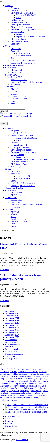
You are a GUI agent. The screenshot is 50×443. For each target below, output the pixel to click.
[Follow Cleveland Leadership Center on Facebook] (26, 407)
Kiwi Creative (22, 439)
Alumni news (11, 339)
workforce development (23, 398)
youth (14, 400)
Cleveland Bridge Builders (22, 13)
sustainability (37, 393)
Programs (9, 6)
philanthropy (39, 388)
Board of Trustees (18, 96)
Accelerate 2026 (23, 53)
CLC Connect (17, 72)
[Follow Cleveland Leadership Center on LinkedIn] (26, 412)
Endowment (16, 84)
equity (15, 383)
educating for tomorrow (39, 381)
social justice (25, 393)
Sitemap (8, 428)
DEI (44, 379)
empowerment (6, 383)
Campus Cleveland (19, 22)
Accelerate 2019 (12, 323)
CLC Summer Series (19, 41)
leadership (14, 386)
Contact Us (10, 423)
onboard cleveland (25, 388)
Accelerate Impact (23, 56)
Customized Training (14, 65)
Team (13, 101)
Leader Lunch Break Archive (23, 60)
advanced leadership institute (12, 369)
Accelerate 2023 (12, 332)
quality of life (13, 390)
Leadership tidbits (12, 349)
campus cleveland (36, 374)
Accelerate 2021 (12, 328)
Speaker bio (10, 356)
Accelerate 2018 (12, 320)
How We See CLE (13, 347)
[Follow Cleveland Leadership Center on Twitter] (25, 409)
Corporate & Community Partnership (26, 82)
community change (34, 379)
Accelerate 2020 (12, 325)
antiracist (13, 371)
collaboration (19, 379)
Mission (14, 91)
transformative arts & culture (12, 395)
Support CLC (11, 75)
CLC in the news (12, 344)
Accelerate (15, 51)
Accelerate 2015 (12, 313)
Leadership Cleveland (20, 10)
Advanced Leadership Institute (23, 29)
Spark (13, 58)
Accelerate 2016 (12, 316)
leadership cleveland (28, 386)
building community (19, 374)
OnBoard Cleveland (19, 20)
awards (3, 374)
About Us (9, 87)
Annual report (11, 342)
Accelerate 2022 (12, 330)
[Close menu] (1, 1)
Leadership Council (19, 99)
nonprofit (13, 388)
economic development (18, 381)
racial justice (36, 390)
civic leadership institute (21, 376)
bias (8, 374)
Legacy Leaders (17, 32)
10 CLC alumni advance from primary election (20, 277)
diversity (3, 381)
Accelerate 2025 (12, 337)
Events (8, 46)
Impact (13, 94)
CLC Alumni (10, 68)
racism (45, 390)
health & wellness (26, 383)
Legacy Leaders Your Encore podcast (31, 37)
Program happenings (14, 354)
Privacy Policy (11, 426)
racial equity (25, 390)
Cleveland (36, 376)
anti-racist (39, 369)
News (13, 103)
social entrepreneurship (9, 393)
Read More (4, 269)
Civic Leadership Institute (21, 27)
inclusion (39, 383)
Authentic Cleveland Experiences (32, 371)
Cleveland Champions (20, 39)
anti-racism (29, 369)
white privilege (31, 395)
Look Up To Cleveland (20, 25)
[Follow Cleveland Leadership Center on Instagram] (26, 405)
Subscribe (9, 421)
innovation (4, 386)
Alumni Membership (19, 79)
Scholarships (16, 44)
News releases (11, 351)
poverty (3, 390)
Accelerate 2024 (12, 335)
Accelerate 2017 (12, 318)
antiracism (4, 371)
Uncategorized (11, 359)
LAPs (18, 17)
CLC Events (16, 48)
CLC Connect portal (14, 416)
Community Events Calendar (23, 63)
